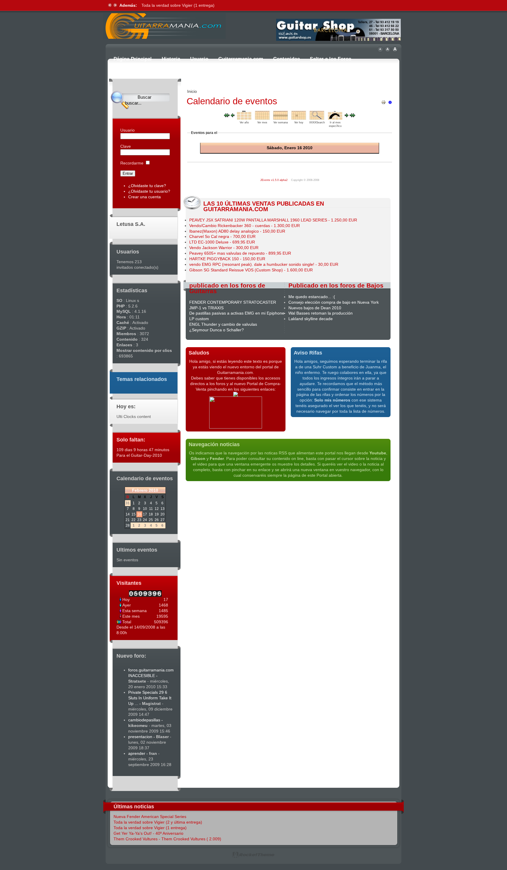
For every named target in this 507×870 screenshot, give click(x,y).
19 (157, 514)
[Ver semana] (280, 118)
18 (151, 514)
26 (157, 520)
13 (162, 509)
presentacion (140, 736)
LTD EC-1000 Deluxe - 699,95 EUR (222, 242)
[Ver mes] (262, 118)
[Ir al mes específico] (335, 118)
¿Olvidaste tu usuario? (149, 191)
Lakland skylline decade (310, 318)
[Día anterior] (232, 115)
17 (145, 514)
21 (128, 520)
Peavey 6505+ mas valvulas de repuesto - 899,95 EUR (240, 253)
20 (162, 514)
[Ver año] (244, 118)
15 (133, 514)
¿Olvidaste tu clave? (147, 185)
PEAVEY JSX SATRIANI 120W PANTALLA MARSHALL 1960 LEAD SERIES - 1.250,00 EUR (273, 220)
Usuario (127, 130)
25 (151, 520)
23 (139, 520)
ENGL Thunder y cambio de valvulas (223, 324)
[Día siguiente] (347, 115)
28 (128, 525)
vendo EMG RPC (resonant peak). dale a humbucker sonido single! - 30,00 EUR (263, 264)
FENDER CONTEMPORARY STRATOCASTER (232, 302)
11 (151, 509)
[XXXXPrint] (383, 100)
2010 (153, 490)
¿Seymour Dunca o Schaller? (216, 329)
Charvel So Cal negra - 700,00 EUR (222, 236)
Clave (125, 146)
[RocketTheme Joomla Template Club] (253, 856)
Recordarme (131, 163)
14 (128, 514)
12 (157, 509)
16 (139, 514)
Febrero (140, 490)
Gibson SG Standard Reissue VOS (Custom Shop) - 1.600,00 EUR (251, 270)
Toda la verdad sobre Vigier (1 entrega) (177, 5)
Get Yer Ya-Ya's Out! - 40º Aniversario (148, 833)
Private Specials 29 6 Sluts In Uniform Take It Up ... (149, 698)
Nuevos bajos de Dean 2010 (314, 307)
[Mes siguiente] (352, 115)
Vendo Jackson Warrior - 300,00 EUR (223, 247)
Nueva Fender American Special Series (150, 816)
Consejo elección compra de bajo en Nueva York (333, 302)
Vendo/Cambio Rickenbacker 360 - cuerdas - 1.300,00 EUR (244, 225)
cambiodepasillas (144, 720)
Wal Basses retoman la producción (320, 313)
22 (133, 520)
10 (145, 509)
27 (162, 520)
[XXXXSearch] (317, 118)
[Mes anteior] (226, 115)
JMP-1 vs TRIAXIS (206, 307)
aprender (136, 753)
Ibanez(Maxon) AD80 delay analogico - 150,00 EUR (237, 231)
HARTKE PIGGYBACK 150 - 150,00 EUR (227, 258)
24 (145, 520)
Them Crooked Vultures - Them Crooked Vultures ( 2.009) (167, 839)
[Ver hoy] (298, 118)
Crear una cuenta (144, 196)
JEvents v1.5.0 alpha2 (274, 180)
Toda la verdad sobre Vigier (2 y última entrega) (158, 822)
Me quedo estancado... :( (311, 296)
